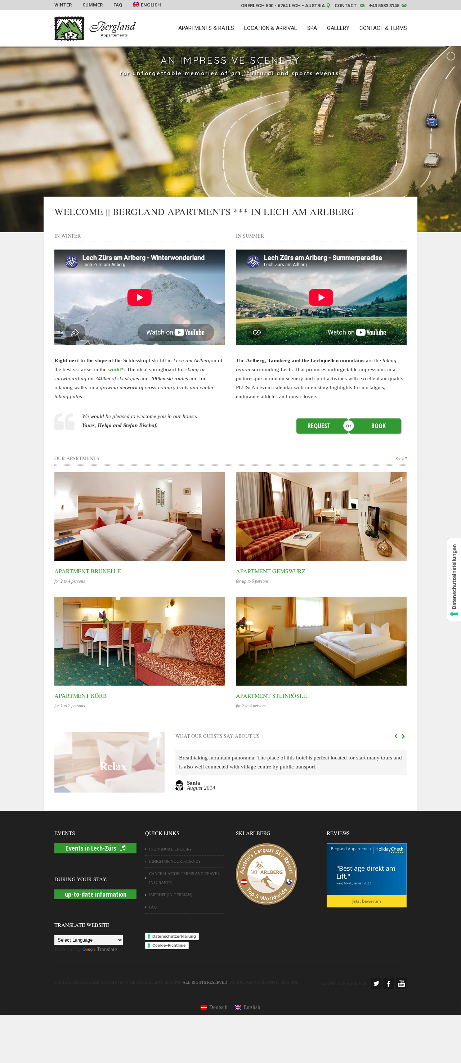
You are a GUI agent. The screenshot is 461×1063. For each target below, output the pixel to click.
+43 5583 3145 (384, 5)
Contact (346, 5)
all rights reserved (205, 982)
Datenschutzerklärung (174, 936)
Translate (107, 949)
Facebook (388, 983)
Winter (63, 5)
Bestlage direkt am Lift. (365, 872)
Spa (312, 28)
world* (116, 369)
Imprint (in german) (170, 895)
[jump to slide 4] (234, 223)
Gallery (338, 28)
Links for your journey (175, 861)
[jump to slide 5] (242, 223)
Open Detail (132, 516)
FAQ (117, 5)
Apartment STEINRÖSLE (271, 695)
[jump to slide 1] (211, 223)
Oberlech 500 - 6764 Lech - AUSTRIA (283, 5)
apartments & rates (206, 28)
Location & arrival (270, 28)
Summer (92, 5)
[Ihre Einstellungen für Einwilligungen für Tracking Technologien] (454, 579)
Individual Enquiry (170, 849)
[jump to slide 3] (226, 223)
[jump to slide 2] (218, 223)
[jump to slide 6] (250, 223)
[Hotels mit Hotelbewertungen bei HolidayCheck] (388, 850)
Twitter (376, 983)
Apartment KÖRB (80, 695)
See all (401, 458)
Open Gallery (147, 516)
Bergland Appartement (351, 848)
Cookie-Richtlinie (169, 945)
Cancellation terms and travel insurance (184, 878)
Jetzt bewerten (366, 901)
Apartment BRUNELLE (87, 571)
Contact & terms (383, 28)
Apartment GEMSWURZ (270, 571)
